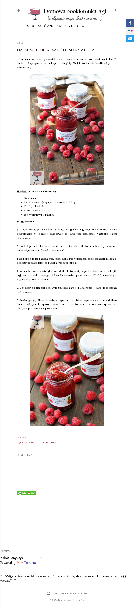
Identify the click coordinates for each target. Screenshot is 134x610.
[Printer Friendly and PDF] (26, 494)
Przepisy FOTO (68, 26)
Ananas (30, 442)
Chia (37, 442)
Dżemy (44, 442)
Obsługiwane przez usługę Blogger (70, 593)
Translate (30, 562)
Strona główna (40, 26)
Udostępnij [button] (22, 437)
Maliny (52, 442)
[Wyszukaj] (115, 9)
